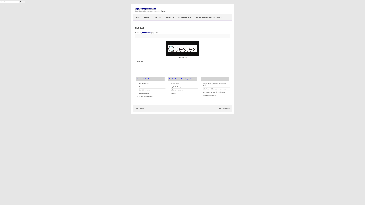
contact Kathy (149, 96)
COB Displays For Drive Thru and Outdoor (214, 92)
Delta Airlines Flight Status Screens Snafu (214, 89)
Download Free (175, 83)
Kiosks (140, 87)
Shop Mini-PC (142, 83)
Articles (170, 17)
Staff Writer (146, 33)
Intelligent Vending (144, 93)
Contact (158, 17)
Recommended (184, 17)
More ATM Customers (145, 90)
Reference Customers (177, 90)
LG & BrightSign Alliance (209, 95)
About (147, 17)
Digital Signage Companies (145, 9)
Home (137, 17)
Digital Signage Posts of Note (208, 17)
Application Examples (176, 87)
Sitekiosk (173, 93)
